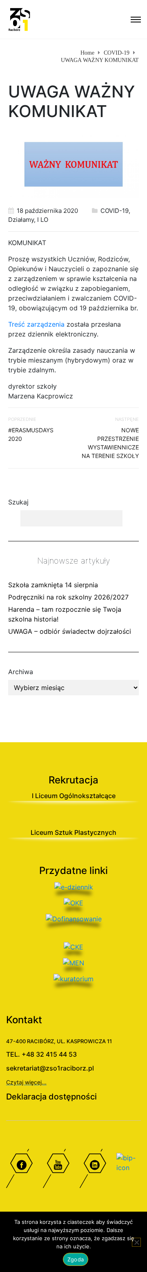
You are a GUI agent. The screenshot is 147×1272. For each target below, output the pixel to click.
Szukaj (18, 502)
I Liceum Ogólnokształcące (74, 796)
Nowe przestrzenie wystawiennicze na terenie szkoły (110, 443)
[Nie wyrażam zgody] (136, 1242)
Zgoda (75, 1259)
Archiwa (20, 672)
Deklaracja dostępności (51, 1097)
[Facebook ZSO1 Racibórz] (18, 1170)
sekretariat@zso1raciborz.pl (50, 1068)
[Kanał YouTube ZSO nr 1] (55, 1170)
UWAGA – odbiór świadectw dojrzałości (69, 631)
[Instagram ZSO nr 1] (92, 1170)
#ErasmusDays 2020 (30, 434)
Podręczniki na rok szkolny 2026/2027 (68, 597)
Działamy (21, 219)
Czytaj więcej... (26, 1082)
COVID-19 (114, 211)
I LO (42, 219)
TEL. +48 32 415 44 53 (41, 1054)
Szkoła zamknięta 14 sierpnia (53, 585)
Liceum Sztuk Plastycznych (73, 832)
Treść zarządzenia (36, 324)
